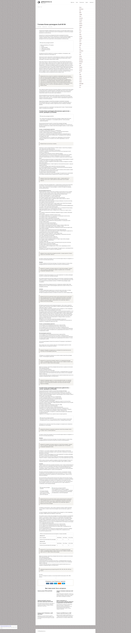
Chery (80, 16)
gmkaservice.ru (46, 2)
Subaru (80, 78)
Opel (80, 65)
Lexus (80, 52)
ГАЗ (80, 87)
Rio (79, 72)
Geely (80, 34)
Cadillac (80, 14)
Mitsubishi (81, 61)
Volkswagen (81, 83)
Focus (80, 30)
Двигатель (72, 2)
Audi (46, 26)
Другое (87, 2)
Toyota (80, 81)
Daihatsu (80, 25)
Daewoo (80, 23)
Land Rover (81, 50)
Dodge (80, 27)
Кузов (77, 2)
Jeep (80, 45)
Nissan (80, 63)
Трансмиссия (82, 2)
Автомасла (91, 2)
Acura (80, 7)
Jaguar (80, 43)
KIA (80, 47)
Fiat (80, 29)
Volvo (80, 85)
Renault (80, 70)
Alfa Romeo (81, 9)
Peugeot (80, 67)
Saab (80, 74)
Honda (80, 36)
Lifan (80, 54)
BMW (80, 12)
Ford (80, 32)
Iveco (80, 41)
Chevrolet (81, 18)
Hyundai (80, 38)
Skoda (80, 76)
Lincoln (80, 56)
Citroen (80, 21)
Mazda (80, 58)
